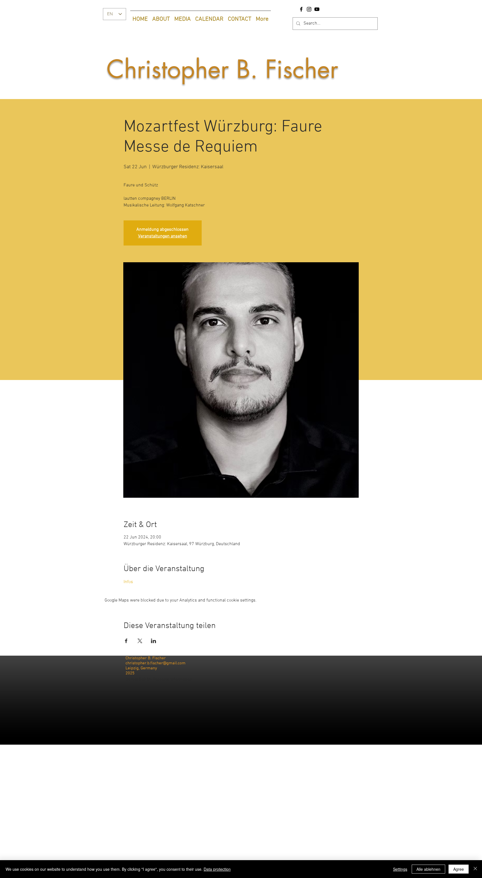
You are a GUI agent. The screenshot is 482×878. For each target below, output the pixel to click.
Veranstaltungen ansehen (162, 236)
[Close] (475, 869)
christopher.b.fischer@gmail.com (155, 663)
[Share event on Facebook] (126, 641)
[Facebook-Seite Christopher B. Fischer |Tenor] (301, 9)
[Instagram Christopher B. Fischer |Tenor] (309, 9)
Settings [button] (400, 869)
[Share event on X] (140, 641)
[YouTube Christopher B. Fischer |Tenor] (317, 9)
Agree (458, 869)
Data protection (217, 869)
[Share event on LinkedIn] (153, 641)
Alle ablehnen (428, 869)
